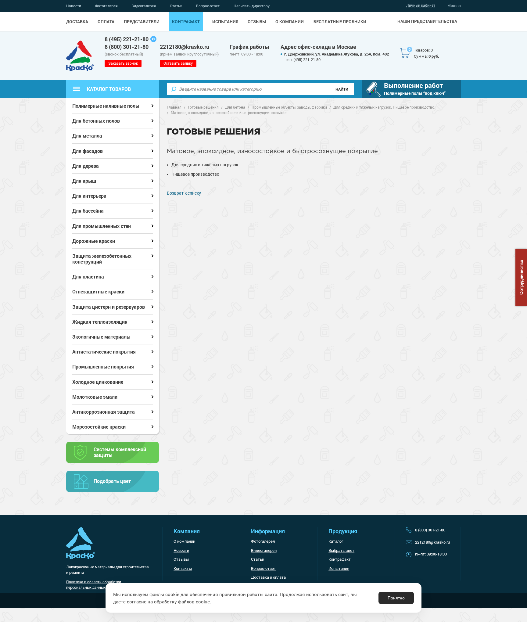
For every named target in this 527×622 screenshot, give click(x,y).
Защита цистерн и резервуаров (108, 307)
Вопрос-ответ (208, 6)
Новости (73, 6)
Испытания (225, 22)
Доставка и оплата (268, 577)
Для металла (87, 135)
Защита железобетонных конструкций (101, 259)
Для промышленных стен (101, 226)
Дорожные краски (93, 241)
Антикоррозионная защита (103, 411)
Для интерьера (89, 195)
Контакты (183, 568)
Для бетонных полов (96, 120)
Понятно (396, 597)
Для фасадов (87, 151)
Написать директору (252, 6)
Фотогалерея (106, 6)
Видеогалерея (143, 6)
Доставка (77, 22)
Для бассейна (88, 210)
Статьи (176, 6)
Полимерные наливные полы (105, 105)
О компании (289, 22)
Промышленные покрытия (103, 366)
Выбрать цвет (341, 550)
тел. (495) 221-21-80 (303, 59)
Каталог (335, 541)
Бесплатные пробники (340, 22)
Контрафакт (186, 22)
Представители (142, 22)
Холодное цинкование (97, 382)
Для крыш (84, 181)
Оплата (106, 22)
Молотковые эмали (94, 397)
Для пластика (88, 276)
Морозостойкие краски (99, 426)
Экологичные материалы (101, 336)
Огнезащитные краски (98, 291)
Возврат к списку (184, 193)
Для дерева (85, 166)
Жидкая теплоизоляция (99, 321)
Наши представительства (427, 21)
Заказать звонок (123, 63)
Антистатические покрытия (104, 351)
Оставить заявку (178, 63)
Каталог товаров (109, 89)
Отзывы (257, 22)
